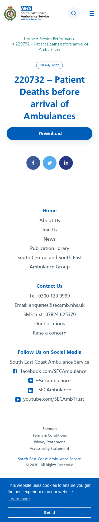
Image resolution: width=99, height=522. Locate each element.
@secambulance (53, 380)
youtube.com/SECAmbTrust (53, 399)
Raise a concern (50, 333)
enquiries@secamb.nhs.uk (57, 305)
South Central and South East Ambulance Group (49, 262)
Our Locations (49, 324)
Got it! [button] (49, 512)
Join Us (49, 230)
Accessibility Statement (49, 449)
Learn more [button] (19, 499)
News (49, 239)
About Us (49, 220)
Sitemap (50, 429)
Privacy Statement (49, 442)
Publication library (49, 248)
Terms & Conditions (49, 435)
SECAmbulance (55, 390)
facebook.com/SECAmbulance (54, 371)
